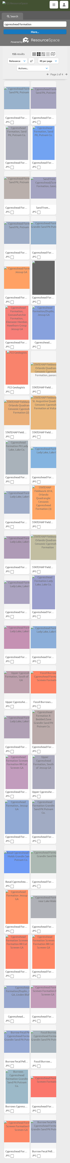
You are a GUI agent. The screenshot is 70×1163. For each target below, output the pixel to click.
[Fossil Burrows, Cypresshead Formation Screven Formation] (43, 682)
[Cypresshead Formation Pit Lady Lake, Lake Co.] (17, 457)
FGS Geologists (16, 387)
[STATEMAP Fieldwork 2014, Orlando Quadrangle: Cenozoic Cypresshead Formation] (43, 547)
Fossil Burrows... (43, 701)
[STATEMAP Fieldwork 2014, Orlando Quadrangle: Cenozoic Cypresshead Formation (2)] (17, 413)
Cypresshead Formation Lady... (50, 477)
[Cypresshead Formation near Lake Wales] (43, 907)
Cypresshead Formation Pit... (22, 477)
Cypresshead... (43, 342)
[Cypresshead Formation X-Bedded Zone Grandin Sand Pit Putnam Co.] (43, 727)
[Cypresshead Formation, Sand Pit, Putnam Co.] (17, 98)
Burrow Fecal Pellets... (18, 1061)
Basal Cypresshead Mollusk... (22, 881)
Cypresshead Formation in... (48, 881)
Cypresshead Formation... (20, 117)
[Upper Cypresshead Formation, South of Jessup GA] (17, 682)
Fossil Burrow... (43, 1061)
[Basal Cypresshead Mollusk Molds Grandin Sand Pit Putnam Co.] (17, 862)
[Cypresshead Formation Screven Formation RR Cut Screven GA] (17, 772)
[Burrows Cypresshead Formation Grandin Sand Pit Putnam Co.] (17, 1087)
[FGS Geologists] (17, 368)
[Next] (66, 74)
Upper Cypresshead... (17, 701)
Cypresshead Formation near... (50, 926)
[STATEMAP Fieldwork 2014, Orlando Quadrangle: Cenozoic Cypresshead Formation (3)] (43, 502)
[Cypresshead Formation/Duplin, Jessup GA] (43, 323)
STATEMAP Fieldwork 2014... (48, 387)
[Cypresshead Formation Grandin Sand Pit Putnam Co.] (43, 233)
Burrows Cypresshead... (19, 1106)
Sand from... (43, 207)
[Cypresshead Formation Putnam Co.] (43, 278)
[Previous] (48, 74)
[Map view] (52, 54)
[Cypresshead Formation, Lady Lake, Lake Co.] (17, 592)
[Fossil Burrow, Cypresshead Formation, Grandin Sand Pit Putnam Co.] (43, 1042)
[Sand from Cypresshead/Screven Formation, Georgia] (43, 188)
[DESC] (31, 61)
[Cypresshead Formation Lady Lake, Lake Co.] (43, 457)
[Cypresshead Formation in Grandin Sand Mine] (43, 862)
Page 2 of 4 (57, 74)
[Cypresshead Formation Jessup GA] (17, 907)
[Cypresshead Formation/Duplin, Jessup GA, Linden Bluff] (17, 997)
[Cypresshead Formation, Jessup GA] (17, 278)
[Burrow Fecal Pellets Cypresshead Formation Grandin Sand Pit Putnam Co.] (17, 1042)
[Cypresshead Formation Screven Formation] (43, 1087)
